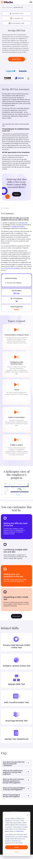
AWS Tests (9, 7)
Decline (16, 852)
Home (3, 7)
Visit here (16, 194)
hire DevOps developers (13, 268)
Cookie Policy (20, 831)
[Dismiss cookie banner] (27, 815)
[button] (31, 2)
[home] (7, 2)
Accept (16, 847)
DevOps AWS (23, 223)
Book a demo (16, 59)
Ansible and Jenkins (18, 227)
